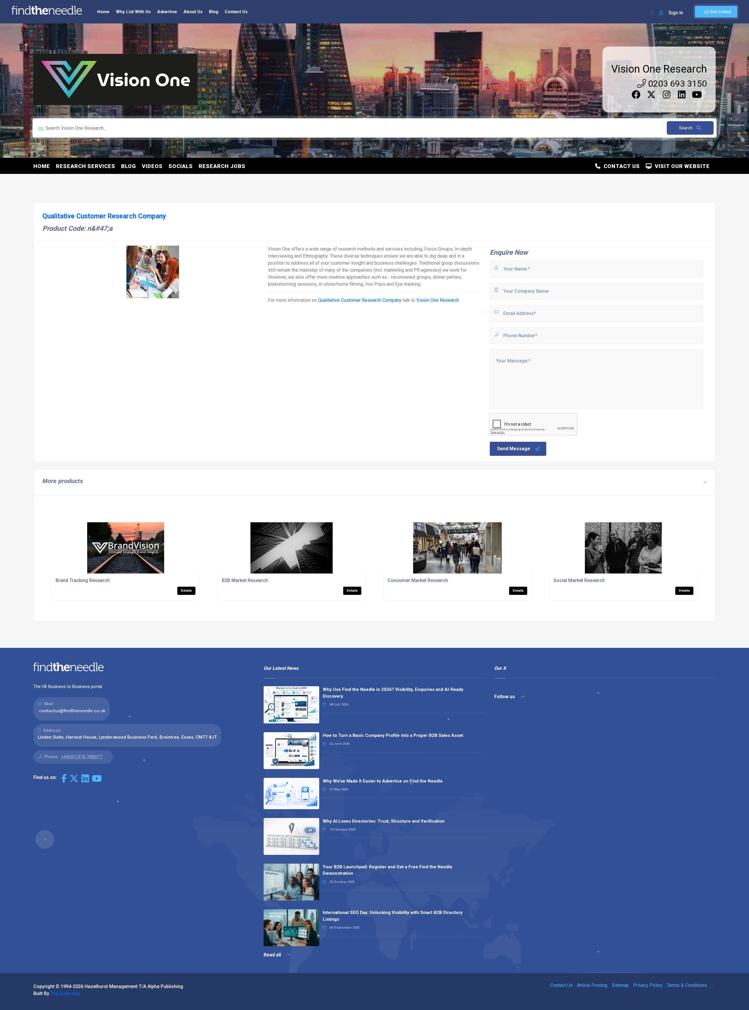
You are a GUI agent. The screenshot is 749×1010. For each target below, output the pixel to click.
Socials (181, 166)
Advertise (167, 11)
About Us (192, 11)
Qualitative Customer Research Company (359, 300)
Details (186, 591)
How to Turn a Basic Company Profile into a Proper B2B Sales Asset (393, 735)
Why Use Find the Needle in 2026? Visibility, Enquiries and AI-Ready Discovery (393, 693)
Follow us (505, 696)
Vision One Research (659, 69)
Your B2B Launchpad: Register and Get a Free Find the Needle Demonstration (387, 870)
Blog (213, 11)
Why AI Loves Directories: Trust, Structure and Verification (384, 821)
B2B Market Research (245, 580)
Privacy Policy (647, 985)
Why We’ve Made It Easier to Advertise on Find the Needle (383, 781)
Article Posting (592, 985)
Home (103, 11)
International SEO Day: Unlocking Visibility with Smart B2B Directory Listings (393, 916)
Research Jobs (222, 166)
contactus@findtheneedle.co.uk (72, 710)
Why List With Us (133, 11)
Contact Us (236, 11)
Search (686, 128)
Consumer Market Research (418, 580)
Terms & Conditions (687, 985)
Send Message (513, 448)
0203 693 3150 (676, 83)
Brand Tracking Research (83, 580)
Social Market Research (579, 580)
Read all (273, 955)
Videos (152, 166)
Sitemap (620, 985)
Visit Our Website (681, 166)
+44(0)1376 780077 (81, 756)
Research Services (85, 166)
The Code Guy (65, 993)
